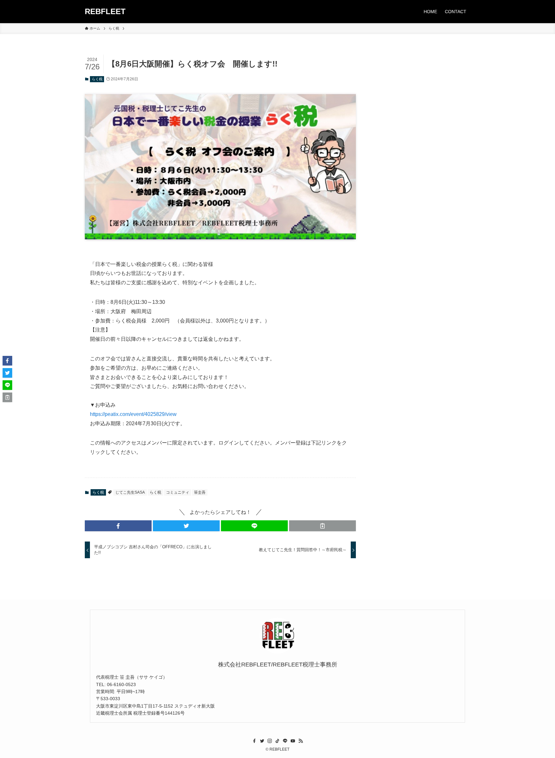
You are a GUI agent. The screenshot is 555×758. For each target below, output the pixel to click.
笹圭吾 (200, 492)
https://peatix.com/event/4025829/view (133, 414)
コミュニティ (177, 492)
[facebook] (254, 741)
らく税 (97, 79)
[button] (118, 525)
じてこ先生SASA (130, 492)
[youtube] (293, 741)
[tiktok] (277, 741)
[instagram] (270, 741)
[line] (285, 741)
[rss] (301, 741)
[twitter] (262, 741)
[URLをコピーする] (322, 525)
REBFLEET (105, 11)
